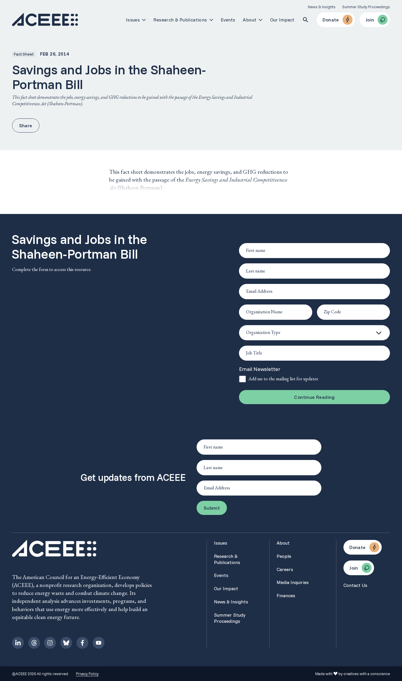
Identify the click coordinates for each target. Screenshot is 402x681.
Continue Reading (314, 397)
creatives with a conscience (366, 673)
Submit (212, 508)
